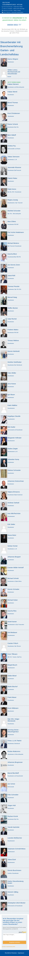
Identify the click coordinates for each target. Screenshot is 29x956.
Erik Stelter (11, 524)
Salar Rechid (12, 319)
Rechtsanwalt (11, 786)
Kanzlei (9, 76)
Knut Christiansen (14, 113)
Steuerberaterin (11, 408)
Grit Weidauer (12, 632)
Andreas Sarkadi (13, 503)
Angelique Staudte (14, 416)
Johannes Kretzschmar (16, 481)
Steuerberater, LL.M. (12, 159)
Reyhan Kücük (13, 816)
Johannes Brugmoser (15, 762)
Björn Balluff (12, 135)
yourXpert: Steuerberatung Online (8, 946)
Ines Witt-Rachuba (14, 513)
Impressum (21, 953)
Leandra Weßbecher (15, 838)
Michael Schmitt (13, 578)
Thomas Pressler (13, 286)
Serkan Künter (13, 546)
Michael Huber (13, 600)
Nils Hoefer (11, 427)
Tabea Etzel (12, 859)
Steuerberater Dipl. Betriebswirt (15, 365)
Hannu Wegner (13, 59)
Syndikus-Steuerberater (13, 873)
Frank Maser (12, 697)
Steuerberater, (11, 723)
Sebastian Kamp (13, 459)
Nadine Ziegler (13, 448)
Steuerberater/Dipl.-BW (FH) (14, 256)
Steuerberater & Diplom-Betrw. (15, 581)
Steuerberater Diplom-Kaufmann (15, 494)
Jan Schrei (11, 784)
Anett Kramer (12, 621)
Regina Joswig (13, 200)
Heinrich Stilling (13, 892)
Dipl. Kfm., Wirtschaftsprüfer (14, 213)
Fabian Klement (13, 84)
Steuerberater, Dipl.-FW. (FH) (14, 289)
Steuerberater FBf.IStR (13, 224)
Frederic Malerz (13, 329)
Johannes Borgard (14, 557)
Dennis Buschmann (14, 870)
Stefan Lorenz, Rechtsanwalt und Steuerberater (14, 72)
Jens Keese (12, 384)
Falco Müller (12, 373)
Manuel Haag (12, 297)
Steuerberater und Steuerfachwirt (15, 776)
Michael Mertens (13, 243)
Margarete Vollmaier (14, 438)
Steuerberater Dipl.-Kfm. (13, 127)
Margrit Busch (12, 665)
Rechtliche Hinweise (11, 953)
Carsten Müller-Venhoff (15, 567)
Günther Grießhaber (15, 362)
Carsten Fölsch (13, 643)
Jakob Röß (11, 275)
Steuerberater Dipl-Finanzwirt (14, 170)
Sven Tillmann (12, 654)
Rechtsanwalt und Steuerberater (15, 429)
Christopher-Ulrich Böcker (16, 903)
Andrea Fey (12, 146)
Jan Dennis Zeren (14, 265)
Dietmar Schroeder (14, 470)
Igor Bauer (11, 394)
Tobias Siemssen (13, 156)
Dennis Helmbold (13, 351)
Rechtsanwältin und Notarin (14, 148)
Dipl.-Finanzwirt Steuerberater (14, 246)
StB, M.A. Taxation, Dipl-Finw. (15, 657)
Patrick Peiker (12, 178)
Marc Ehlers (12, 221)
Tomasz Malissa (13, 340)
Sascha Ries (12, 611)
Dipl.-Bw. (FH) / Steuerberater (14, 192)
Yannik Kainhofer (13, 827)
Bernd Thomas (13, 102)
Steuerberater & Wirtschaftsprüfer (15, 754)
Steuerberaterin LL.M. (13, 451)
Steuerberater (11, 62)
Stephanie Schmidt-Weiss (16, 849)
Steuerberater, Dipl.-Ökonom (14, 646)
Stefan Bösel (12, 676)
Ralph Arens (12, 189)
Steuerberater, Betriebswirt (14, 743)
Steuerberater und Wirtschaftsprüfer (16, 87)
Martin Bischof (12, 686)
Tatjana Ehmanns (14, 492)
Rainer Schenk (13, 124)
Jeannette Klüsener (14, 167)
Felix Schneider (13, 795)
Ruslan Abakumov (14, 751)
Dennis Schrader (13, 589)
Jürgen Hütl (12, 805)
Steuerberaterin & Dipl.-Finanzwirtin (16, 624)
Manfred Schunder (14, 211)
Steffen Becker (13, 308)
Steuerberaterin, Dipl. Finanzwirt (15, 202)
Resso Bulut (12, 535)
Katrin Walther (12, 405)
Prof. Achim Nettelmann (16, 232)
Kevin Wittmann (13, 708)
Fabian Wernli (12, 92)
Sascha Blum (12, 254)
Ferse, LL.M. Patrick (14, 740)
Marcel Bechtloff (13, 773)
